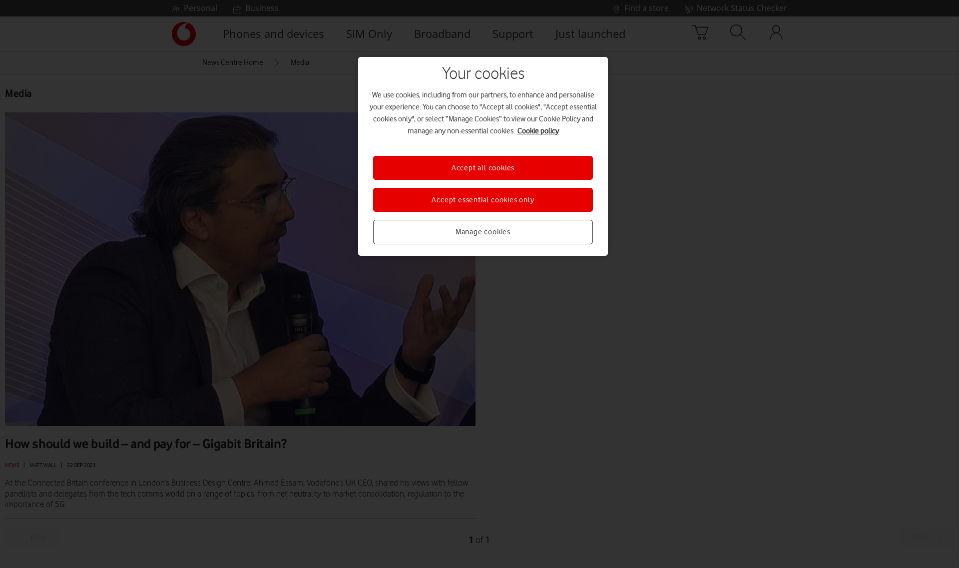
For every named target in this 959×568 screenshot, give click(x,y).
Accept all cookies (483, 167)
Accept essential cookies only (483, 199)
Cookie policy (538, 130)
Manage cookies (483, 231)
